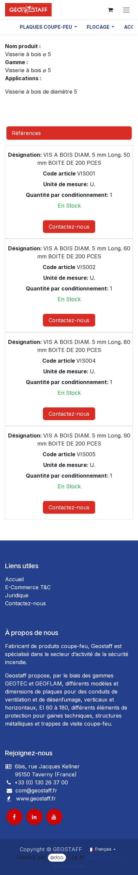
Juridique (16, 595)
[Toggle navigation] (126, 10)
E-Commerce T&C (28, 587)
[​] (9, 790)
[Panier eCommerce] (110, 9)
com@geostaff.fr (35, 790)
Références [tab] (26, 133)
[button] (48, 26)
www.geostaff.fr (36, 798)
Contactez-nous (69, 226)
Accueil (14, 579)
